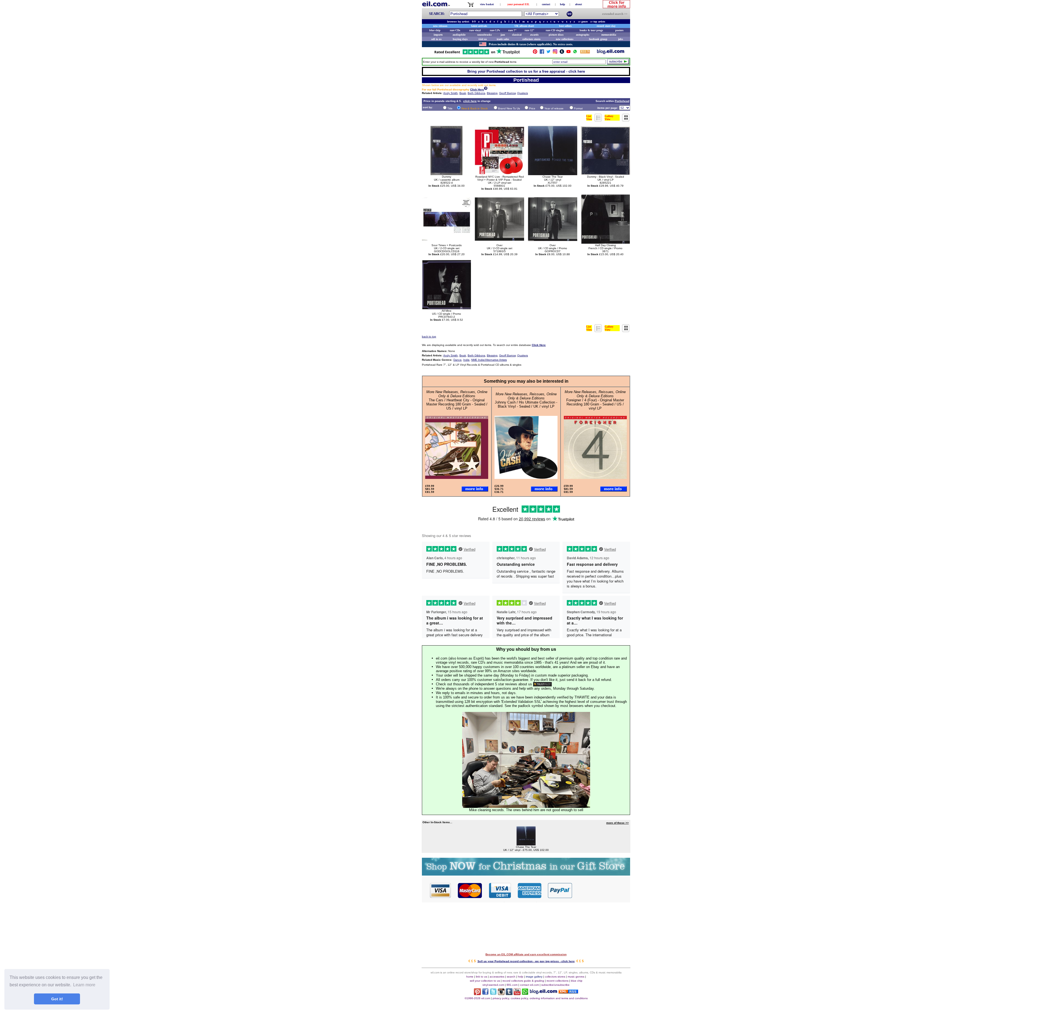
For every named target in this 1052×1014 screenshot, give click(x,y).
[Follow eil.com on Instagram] (501, 993)
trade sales (503, 39)
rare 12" (529, 30)
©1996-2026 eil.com (477, 998)
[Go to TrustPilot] (477, 54)
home (469, 976)
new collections (564, 39)
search (511, 976)
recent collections (557, 980)
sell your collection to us (485, 980)
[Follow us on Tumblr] (562, 52)
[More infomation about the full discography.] (485, 89)
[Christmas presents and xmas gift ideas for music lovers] (526, 874)
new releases (440, 25)
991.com (512, 984)
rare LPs (495, 30)
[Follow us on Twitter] (548, 52)
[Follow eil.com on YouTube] (517, 993)
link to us (481, 976)
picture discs (556, 34)
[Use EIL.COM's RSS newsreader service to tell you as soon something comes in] (568, 992)
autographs (582, 34)
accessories (497, 976)
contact (546, 4)
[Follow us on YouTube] (568, 52)
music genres (576, 976)
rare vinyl (475, 30)
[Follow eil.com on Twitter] (493, 993)
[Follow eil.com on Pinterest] (477, 993)
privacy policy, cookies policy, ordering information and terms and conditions (540, 998)
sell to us (436, 39)
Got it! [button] (57, 999)
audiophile (459, 34)
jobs (620, 39)
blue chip (435, 30)
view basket (487, 4)
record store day (606, 25)
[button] (601, 890)
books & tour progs (591, 30)
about (578, 4)
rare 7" (512, 30)
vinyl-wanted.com (493, 984)
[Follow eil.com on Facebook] (485, 993)
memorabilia (608, 34)
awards (534, 34)
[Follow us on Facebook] (542, 52)
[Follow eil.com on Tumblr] (509, 993)
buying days (460, 39)
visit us (482, 39)
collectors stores (531, 39)
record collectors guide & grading (523, 980)
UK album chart (524, 25)
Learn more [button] (84, 984)
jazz (503, 34)
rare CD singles (555, 30)
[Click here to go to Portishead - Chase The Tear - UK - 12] (526, 844)
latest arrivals (479, 25)
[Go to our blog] (611, 52)
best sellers (565, 25)
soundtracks (484, 34)
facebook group (598, 39)
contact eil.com (529, 984)
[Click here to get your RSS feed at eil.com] (585, 52)
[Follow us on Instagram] (555, 52)
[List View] (598, 120)
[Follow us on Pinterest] (535, 52)
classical (517, 34)
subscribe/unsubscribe (555, 984)
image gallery (534, 976)
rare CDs (455, 30)
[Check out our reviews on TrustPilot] (542, 684)
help (562, 4)
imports (438, 34)
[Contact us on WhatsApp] (575, 52)
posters (619, 30)
